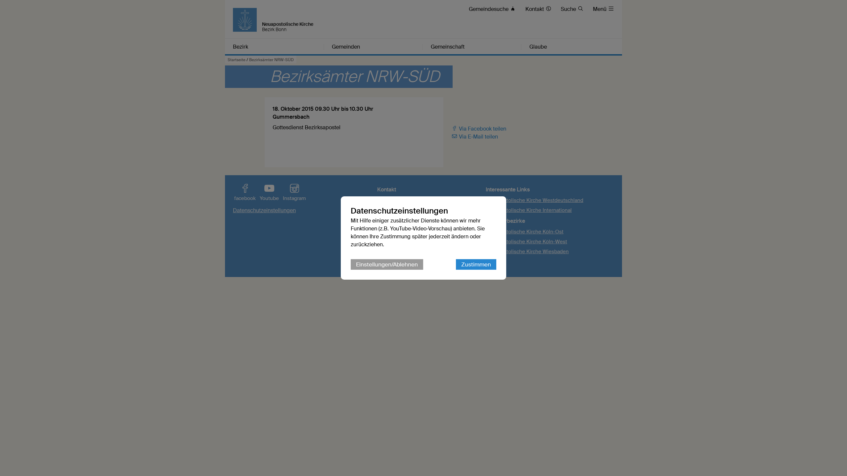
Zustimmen (476, 264)
